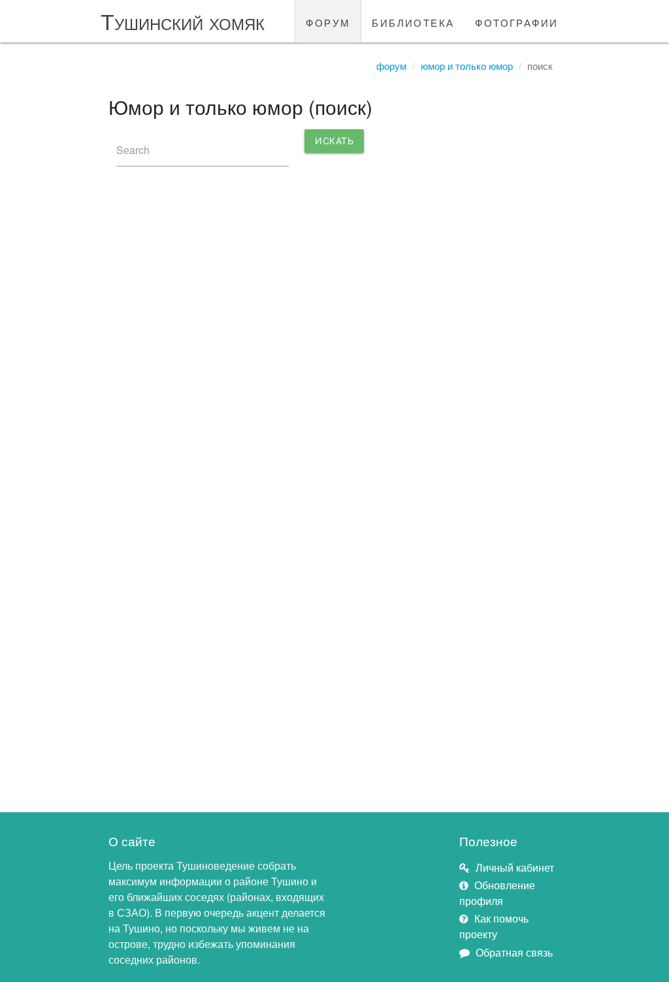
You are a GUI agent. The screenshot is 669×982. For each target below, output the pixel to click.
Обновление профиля (497, 893)
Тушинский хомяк (183, 21)
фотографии (516, 21)
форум (328, 21)
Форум (391, 65)
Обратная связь (514, 952)
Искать (334, 140)
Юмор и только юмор (467, 65)
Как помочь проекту (494, 926)
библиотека (413, 21)
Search (133, 149)
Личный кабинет (515, 867)
